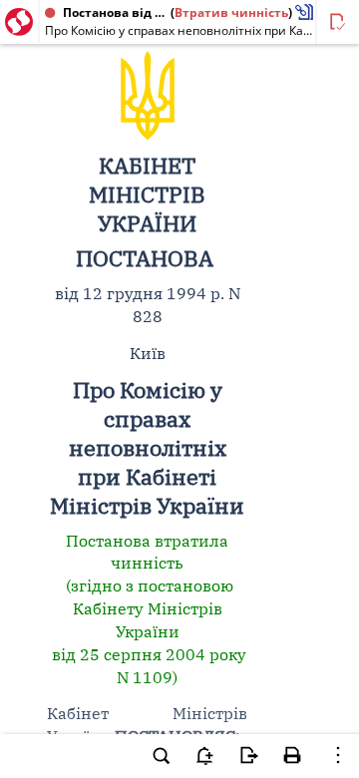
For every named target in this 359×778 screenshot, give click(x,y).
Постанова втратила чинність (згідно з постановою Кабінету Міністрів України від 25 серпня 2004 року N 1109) (147, 609)
